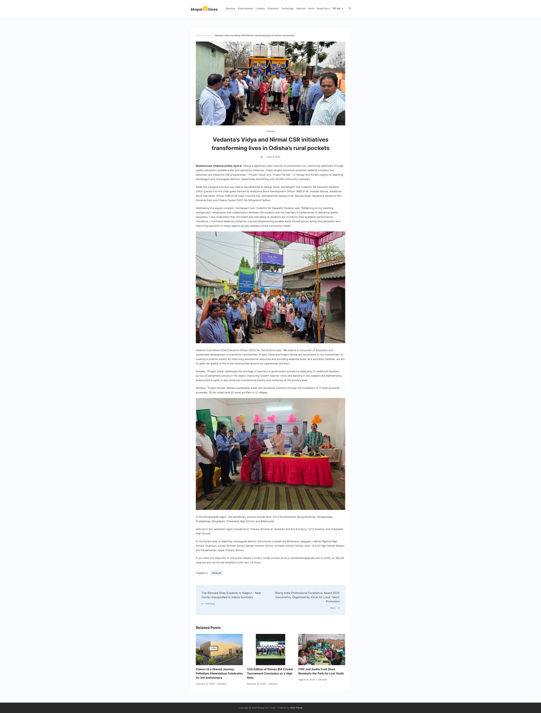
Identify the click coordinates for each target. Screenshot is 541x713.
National (300, 8)
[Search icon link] (349, 8)
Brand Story (323, 8)
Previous (210, 603)
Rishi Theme (296, 708)
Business (230, 8)
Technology (287, 8)
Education (273, 8)
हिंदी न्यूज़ (336, 8)
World (311, 8)
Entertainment (245, 8)
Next (332, 607)
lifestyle (216, 572)
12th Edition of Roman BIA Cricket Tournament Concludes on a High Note (270, 673)
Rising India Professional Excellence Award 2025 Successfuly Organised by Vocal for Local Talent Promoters (307, 597)
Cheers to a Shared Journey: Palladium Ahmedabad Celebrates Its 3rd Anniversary (219, 673)
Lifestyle (260, 8)
